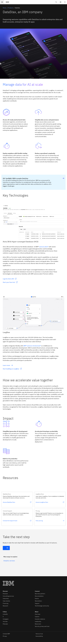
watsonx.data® (43, 247)
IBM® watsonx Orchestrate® (32, 346)
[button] (60, 2)
